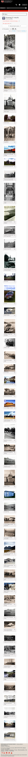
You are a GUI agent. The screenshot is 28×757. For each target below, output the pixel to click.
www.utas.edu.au (4, 745)
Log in (24, 4)
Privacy (15, 749)
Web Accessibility (21, 749)
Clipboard (16, 4)
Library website (19, 744)
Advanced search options (14, 26)
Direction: (19, 30)
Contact (2, 749)
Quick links (19, 4)
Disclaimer (12, 749)
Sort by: (10, 30)
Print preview (6, 29)
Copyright (7, 749)
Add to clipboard (14, 50)
